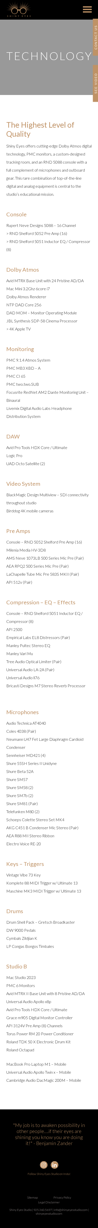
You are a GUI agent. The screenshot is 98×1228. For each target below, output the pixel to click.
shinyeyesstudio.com (49, 1213)
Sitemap (32, 1197)
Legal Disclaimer (49, 1202)
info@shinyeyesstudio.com (71, 1210)
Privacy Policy (62, 1197)
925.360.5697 (42, 1210)
